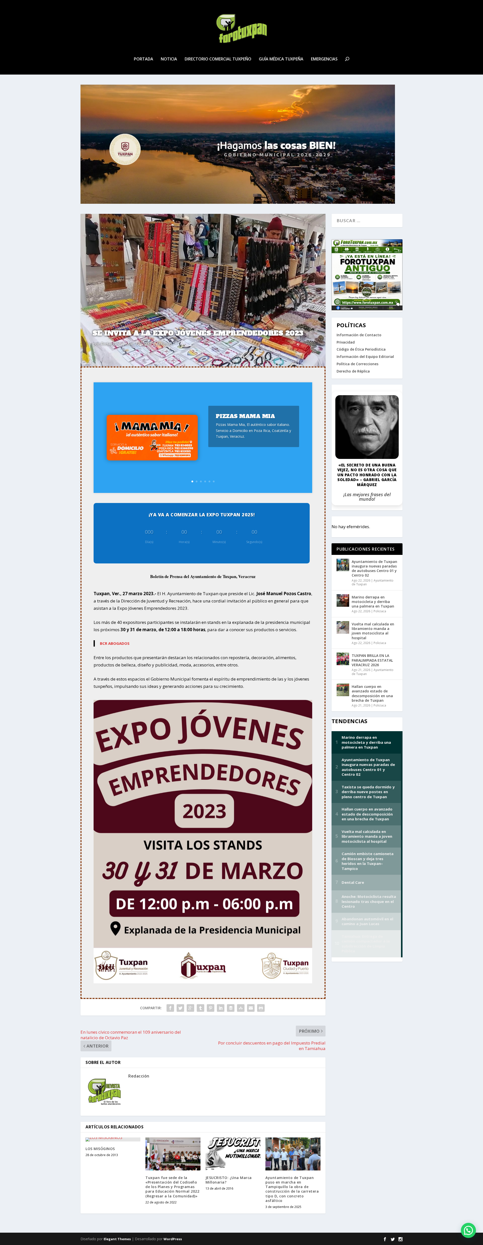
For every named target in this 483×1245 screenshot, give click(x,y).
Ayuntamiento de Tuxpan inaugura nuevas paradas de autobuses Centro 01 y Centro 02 (374, 568)
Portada (143, 59)
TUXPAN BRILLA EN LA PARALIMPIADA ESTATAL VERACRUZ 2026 (372, 660)
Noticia (169, 59)
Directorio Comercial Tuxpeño (218, 59)
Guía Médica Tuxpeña (281, 59)
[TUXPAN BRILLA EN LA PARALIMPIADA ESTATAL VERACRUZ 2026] (343, 659)
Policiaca (380, 611)
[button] (468, 1230)
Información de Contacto (359, 334)
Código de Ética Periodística (361, 349)
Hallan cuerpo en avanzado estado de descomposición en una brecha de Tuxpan (372, 693)
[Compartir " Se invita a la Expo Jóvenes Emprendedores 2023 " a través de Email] (251, 1008)
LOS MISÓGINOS (100, 1148)
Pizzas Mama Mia (245, 416)
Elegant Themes (117, 1239)
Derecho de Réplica (353, 371)
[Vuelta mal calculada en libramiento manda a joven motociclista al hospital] (343, 627)
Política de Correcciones (357, 363)
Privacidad (346, 342)
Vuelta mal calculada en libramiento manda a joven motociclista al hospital (373, 631)
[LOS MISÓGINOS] (113, 1139)
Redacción (111, 344)
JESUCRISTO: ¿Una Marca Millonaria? (229, 1180)
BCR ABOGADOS (115, 643)
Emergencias (324, 59)
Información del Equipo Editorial (365, 356)
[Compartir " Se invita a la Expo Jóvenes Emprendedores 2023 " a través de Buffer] (231, 1008)
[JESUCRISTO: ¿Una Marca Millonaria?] (233, 1153)
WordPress (173, 1239)
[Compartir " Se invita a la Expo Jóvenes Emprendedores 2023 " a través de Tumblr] (200, 1008)
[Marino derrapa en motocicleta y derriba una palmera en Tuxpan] (343, 600)
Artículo (164, 344)
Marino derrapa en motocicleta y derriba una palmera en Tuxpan (373, 602)
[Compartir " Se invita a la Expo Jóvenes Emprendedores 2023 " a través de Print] (261, 1008)
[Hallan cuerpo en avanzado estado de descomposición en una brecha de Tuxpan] (343, 690)
